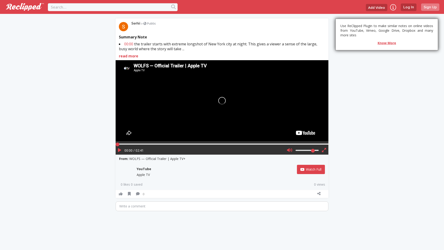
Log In (408, 7)
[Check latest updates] (393, 7)
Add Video (376, 7)
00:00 (128, 44)
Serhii (135, 23)
